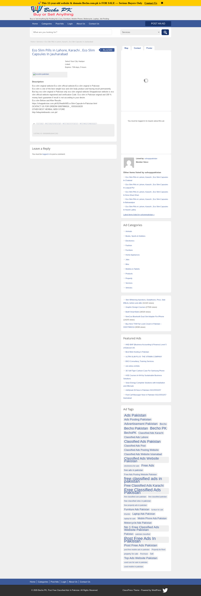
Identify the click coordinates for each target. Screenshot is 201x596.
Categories (47, 23)
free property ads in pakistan (135, 505)
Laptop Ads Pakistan (143, 513)
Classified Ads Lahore (136, 437)
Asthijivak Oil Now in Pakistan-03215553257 (143, 390)
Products (129, 274)
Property (129, 278)
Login (70, 23)
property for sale (131, 554)
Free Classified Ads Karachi (144, 485)
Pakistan (128, 534)
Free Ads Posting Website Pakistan (140, 474)
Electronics (130, 241)
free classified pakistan (157, 497)
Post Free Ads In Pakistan (140, 540)
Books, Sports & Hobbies (135, 236)
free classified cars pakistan (135, 497)
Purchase (144, 554)
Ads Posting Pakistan (137, 419)
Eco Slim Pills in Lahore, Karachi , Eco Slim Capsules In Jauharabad (63, 52)
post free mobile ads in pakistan (136, 550)
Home (35, 23)
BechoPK (130, 432)
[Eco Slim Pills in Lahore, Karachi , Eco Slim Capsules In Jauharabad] (49, 74)
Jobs (127, 260)
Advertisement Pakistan (141, 423)
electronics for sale (131, 466)
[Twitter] (165, 591)
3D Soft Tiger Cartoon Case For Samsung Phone (145, 371)
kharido (127, 514)
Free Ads (147, 465)
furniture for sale (157, 510)
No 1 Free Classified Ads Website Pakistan (141, 528)
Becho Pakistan (136, 428)
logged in (46, 154)
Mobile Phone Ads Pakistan (152, 518)
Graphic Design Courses (135, 307)
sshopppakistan (151, 159)
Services (40, 42)
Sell (151, 554)
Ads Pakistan (135, 415)
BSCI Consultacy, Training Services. (140, 361)
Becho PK (158, 428)
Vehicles (129, 288)
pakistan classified (143, 534)
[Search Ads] (165, 32)
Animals (129, 231)
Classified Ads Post (135, 445)
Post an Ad (158, 23)
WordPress (156, 590)
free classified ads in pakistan (143, 480)
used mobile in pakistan (133, 567)
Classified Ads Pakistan (142, 441)
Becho (163, 424)
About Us (81, 23)
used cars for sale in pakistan (135, 562)
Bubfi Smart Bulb (132, 312)
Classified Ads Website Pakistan (141, 460)
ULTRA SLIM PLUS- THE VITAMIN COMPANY (144, 357)
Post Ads (60, 23)
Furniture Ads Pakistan (136, 509)
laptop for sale (130, 519)
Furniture (129, 250)
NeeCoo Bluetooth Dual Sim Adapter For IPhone (145, 317)
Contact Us (94, 23)
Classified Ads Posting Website (141, 450)
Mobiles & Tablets (133, 269)
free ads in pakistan (133, 470)
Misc (127, 264)
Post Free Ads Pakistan (140, 545)
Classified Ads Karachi (150, 433)
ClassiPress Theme (131, 590)
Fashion (129, 245)
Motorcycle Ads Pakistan (138, 522)
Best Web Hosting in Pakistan (137, 352)
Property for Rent (158, 550)
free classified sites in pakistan (137, 501)
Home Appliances (133, 255)
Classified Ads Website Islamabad (143, 454)
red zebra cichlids (133, 366)
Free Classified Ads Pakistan (142, 491)
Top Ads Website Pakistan (140, 558)
